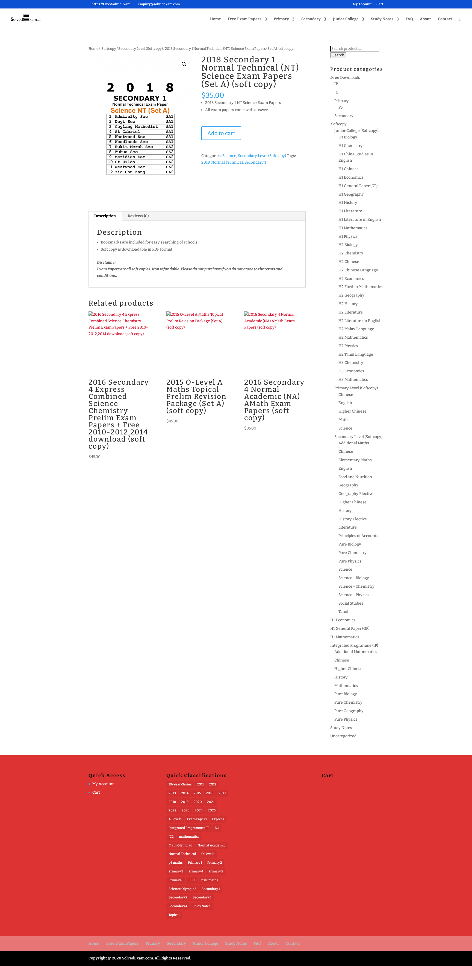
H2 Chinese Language (358, 270)
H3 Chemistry (350, 362)
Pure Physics (349, 561)
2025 (212, 810)
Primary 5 (215, 871)
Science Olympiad (182, 889)
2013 (172, 793)
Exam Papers (197, 819)
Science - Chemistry (356, 586)
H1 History (347, 202)
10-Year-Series (180, 784)
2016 (209, 793)
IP (336, 84)
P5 (340, 107)
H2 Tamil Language (355, 354)
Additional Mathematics (355, 651)
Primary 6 (176, 880)
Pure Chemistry (352, 552)
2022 (172, 810)
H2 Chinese (348, 261)
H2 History (348, 303)
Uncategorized (343, 736)
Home (215, 19)
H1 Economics (351, 177)
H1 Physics (348, 236)
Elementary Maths (355, 460)
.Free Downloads (345, 77)
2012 (212, 784)
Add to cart (221, 133)
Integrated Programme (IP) (354, 645)
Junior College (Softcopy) (356, 130)
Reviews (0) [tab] (138, 216)
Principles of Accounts (358, 535)
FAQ (409, 19)
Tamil (343, 611)
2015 (197, 793)
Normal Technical (227, 162)
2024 (199, 810)
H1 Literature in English (359, 219)
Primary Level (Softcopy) (356, 388)
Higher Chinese (352, 411)
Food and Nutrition (355, 477)
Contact (445, 19)
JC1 (217, 828)
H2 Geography (351, 295)
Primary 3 (176, 871)
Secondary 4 (178, 906)
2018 (205, 162)
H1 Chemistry (350, 145)
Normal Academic (211, 845)
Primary (281, 19)
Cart (380, 4)
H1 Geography (351, 194)
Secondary (311, 19)
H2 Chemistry (350, 253)
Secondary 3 (202, 897)
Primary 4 (195, 871)
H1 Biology (347, 137)
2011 (200, 784)
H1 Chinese (348, 169)
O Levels (207, 854)
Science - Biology (353, 578)
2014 (184, 793)
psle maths (209, 880)
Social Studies (350, 603)
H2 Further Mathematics (360, 287)
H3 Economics (351, 371)
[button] (184, 64)
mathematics (189, 837)
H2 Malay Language (356, 329)
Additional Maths (353, 443)
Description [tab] (105, 216)
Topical (174, 915)
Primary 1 (195, 863)
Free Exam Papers (244, 19)
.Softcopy (108, 49)
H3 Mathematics (353, 379)
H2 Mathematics (353, 337)
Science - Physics (353, 595)
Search (338, 55)
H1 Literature (350, 211)
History (345, 510)
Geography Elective (355, 493)
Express (218, 819)
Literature (347, 527)
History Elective (352, 519)
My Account (362, 4)
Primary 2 (214, 863)
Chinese (345, 394)
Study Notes (382, 19)
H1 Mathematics (352, 228)
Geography (348, 485)
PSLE (192, 880)
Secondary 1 (255, 162)
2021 (210, 802)
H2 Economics (351, 278)
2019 (184, 802)
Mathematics (346, 685)
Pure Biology (349, 544)
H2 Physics (348, 346)
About (425, 19)
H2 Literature (350, 312)
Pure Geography (349, 711)
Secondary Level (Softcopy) (140, 49)
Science (229, 155)
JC (336, 92)
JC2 (171, 837)
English (345, 403)
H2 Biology (348, 244)
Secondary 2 (178, 897)
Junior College (346, 19)
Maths (344, 419)
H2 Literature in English (360, 320)
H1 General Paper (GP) (357, 186)
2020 (198, 802)
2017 (222, 793)
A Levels (175, 819)
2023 (186, 810)
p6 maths (176, 863)
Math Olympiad (180, 845)
